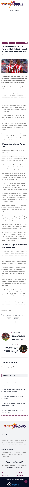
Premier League (20, 43)
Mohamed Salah (10, 322)
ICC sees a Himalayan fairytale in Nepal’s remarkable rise (12, 411)
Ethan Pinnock (18, 315)
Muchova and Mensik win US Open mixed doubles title (12, 397)
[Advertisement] (14, 27)
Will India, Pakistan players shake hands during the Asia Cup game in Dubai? (13, 390)
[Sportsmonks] (12, 4)
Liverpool (12, 43)
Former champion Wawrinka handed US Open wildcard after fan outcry (13, 404)
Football (4, 43)
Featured (9, 318)
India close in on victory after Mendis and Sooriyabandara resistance (12, 383)
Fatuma (7, 55)
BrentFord (9, 315)
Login (8, 367)
